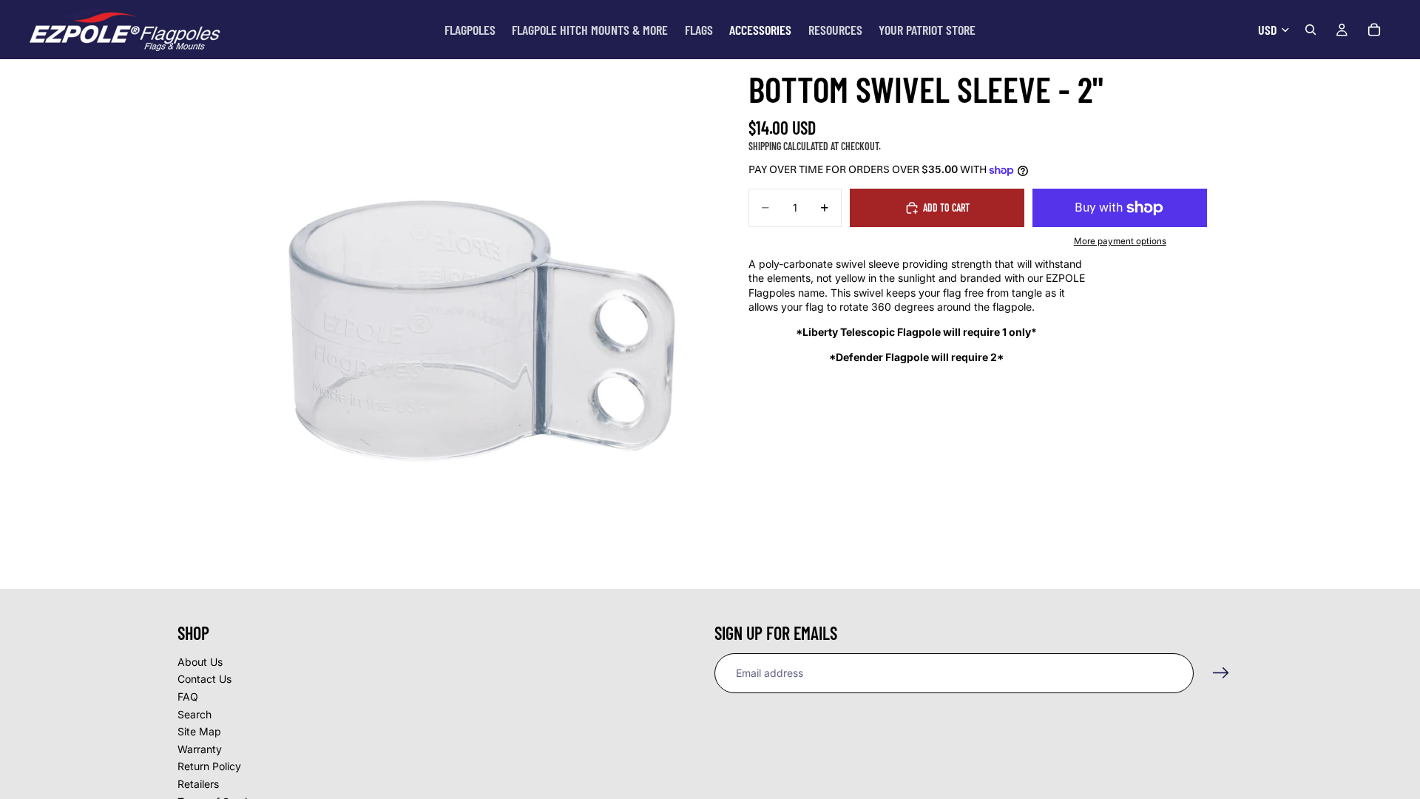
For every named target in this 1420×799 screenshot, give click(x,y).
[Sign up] (1221, 673)
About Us (200, 661)
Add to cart (946, 207)
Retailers (198, 784)
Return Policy (209, 767)
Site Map (199, 732)
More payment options (1120, 241)
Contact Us (204, 679)
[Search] (1310, 29)
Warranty (200, 749)
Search (195, 714)
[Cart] (1374, 29)
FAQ (188, 696)
